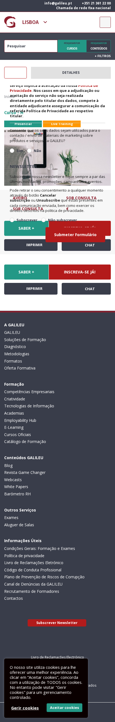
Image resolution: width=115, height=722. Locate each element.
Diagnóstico (15, 346)
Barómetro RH (17, 493)
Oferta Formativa (19, 368)
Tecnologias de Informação (29, 405)
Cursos (72, 45)
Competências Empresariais (29, 391)
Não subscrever (62, 219)
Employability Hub (20, 420)
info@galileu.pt (58, 3)
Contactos (13, 598)
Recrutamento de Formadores (31, 591)
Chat (89, 288)
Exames (11, 517)
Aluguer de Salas (19, 524)
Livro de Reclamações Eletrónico (33, 562)
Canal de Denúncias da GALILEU (33, 584)
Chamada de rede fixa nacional (83, 8)
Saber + (26, 272)
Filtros (103, 56)
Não (37, 150)
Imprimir (33, 288)
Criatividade (14, 399)
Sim (19, 150)
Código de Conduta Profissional (32, 569)
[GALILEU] (9, 22)
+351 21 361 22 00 (96, 3)
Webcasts (13, 479)
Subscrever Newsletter (57, 622)
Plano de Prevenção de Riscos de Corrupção (44, 576)
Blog (8, 465)
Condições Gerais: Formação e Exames (39, 548)
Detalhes (71, 72)
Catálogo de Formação (25, 441)
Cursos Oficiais (17, 434)
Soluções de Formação (25, 339)
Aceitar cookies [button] (64, 707)
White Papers (16, 486)
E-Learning (13, 427)
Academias (14, 413)
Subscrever (26, 219)
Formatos (13, 361)
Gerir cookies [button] (25, 708)
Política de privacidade (24, 555)
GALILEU (12, 332)
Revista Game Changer (24, 472)
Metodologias (16, 353)
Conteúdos (98, 45)
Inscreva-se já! (79, 272)
